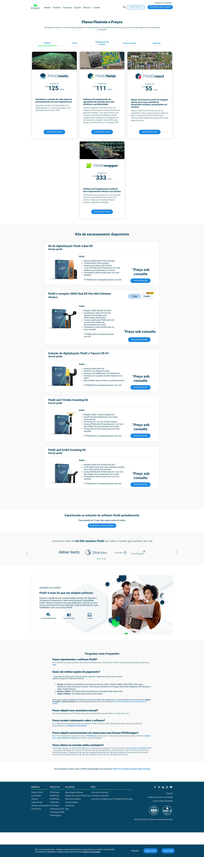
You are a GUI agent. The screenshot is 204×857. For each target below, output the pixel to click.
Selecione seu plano (54, 132)
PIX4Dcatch (55, 802)
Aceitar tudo (168, 851)
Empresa (35, 787)
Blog (67, 809)
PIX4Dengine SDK (57, 812)
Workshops (69, 805)
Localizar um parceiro (100, 796)
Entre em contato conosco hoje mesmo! (131, 769)
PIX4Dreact (54, 805)
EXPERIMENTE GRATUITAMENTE (102, 526)
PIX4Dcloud (91, 736)
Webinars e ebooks (73, 799)
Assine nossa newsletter (163, 801)
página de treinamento (77, 726)
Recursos (87, 7)
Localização (36, 796)
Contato (97, 7)
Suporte (77, 7)
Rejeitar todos (150, 851)
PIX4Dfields (54, 799)
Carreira (34, 799)
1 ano (134, 296)
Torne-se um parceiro (99, 792)
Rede (93, 787)
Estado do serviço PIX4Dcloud (77, 796)
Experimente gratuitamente (160, 7)
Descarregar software (74, 792)
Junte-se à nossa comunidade (160, 797)
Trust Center (36, 809)
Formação (67, 7)
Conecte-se (158, 3)
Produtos (57, 7)
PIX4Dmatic (55, 796)
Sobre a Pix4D (37, 792)
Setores (47, 7)
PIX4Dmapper (55, 815)
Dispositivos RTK (57, 809)
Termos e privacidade (40, 805)
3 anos (147, 296)
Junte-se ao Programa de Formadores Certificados (112, 799)
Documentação (71, 802)
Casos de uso (36, 802)
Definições (135, 851)
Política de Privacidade (91, 852)
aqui (54, 664)
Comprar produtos (136, 7)
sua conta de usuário (137, 748)
